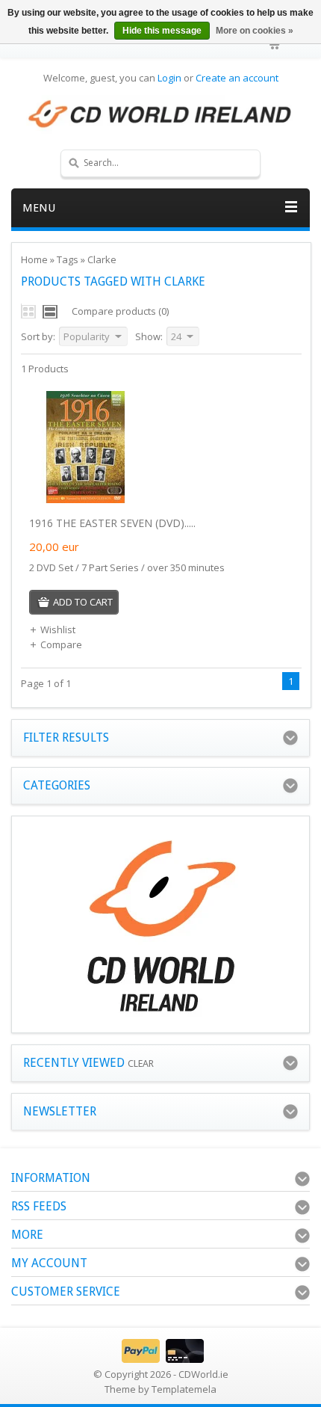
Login (169, 77)
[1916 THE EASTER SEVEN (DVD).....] (85, 499)
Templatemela (184, 1389)
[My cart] (274, 45)
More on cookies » (254, 30)
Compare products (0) (120, 311)
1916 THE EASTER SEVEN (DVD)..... (112, 523)
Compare (61, 644)
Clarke (101, 259)
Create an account (237, 77)
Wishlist (57, 629)
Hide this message (162, 30)
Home (34, 259)
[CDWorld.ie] (160, 115)
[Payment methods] (161, 1359)
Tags (67, 259)
